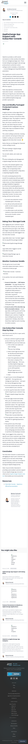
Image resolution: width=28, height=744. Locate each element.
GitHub (14, 736)
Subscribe (22, 741)
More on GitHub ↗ (13, 717)
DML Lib (13, 708)
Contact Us (14, 698)
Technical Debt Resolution (14, 693)
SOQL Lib (13, 706)
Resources (6, 30)
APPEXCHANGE (13, 568)
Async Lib (13, 709)
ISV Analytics (14, 723)
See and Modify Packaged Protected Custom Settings (14, 22)
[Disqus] (14, 529)
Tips (14, 687)
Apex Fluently (13, 704)
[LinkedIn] (11, 678)
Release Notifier (14, 725)
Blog (14, 685)
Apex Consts (14, 713)
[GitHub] (14, 678)
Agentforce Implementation (14, 695)
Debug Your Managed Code (9, 24)
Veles (14, 728)
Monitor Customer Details (8, 25)
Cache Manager (14, 715)
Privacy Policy (14, 742)
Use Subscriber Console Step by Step (10, 27)
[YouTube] (16, 678)
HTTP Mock (14, 711)
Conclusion (6, 29)
